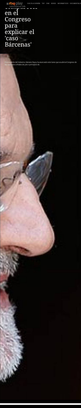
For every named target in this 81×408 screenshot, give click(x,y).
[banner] (17, 4)
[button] (7, 4)
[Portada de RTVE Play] (16, 4)
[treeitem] (33, 3)
